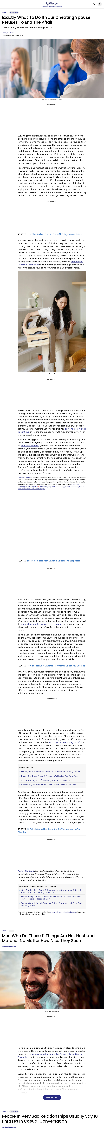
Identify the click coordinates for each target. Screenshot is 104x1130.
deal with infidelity (30, 445)
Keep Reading (52, 1097)
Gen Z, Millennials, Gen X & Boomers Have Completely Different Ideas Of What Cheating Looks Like (51, 891)
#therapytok (23, 486)
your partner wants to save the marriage (41, 624)
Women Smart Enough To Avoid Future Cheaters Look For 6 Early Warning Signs (52, 904)
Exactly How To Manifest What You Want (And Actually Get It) (50, 772)
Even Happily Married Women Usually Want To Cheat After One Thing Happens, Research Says (51, 898)
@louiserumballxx (24, 477)
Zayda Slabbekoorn (9, 947)
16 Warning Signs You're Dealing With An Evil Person (45, 780)
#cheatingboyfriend (47, 486)
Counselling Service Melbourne (63, 912)
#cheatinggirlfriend (63, 486)
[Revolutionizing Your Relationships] (52, 4)
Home (4, 12)
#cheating (75, 484)
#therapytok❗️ (34, 486)
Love (11, 931)
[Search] (93, 4)
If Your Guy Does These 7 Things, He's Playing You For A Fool (49, 776)
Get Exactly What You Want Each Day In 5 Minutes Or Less (48, 785)
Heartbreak (14, 13)
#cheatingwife (76, 486)
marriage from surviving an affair (65, 742)
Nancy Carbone (8, 33)
